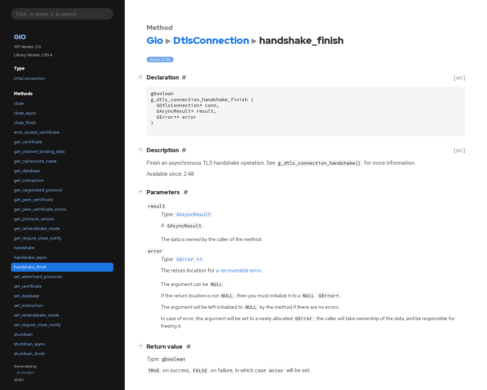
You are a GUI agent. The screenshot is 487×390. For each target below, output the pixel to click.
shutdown (23, 334)
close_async (25, 113)
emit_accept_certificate (37, 132)
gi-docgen (25, 372)
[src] (459, 77)
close (19, 103)
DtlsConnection (29, 78)
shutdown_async (29, 344)
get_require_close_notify (37, 238)
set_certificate (28, 286)
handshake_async (30, 257)
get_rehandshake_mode (37, 228)
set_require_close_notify (37, 325)
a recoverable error (238, 270)
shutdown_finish (29, 353)
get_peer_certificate (33, 199)
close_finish (25, 122)
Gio (20, 36)
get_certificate (28, 142)
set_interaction (28, 305)
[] (142, 76)
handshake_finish (30, 267)
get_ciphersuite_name (35, 161)
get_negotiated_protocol (38, 190)
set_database (26, 296)
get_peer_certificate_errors (40, 209)
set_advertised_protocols (38, 276)
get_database (27, 171)
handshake (24, 248)
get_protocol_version (34, 219)
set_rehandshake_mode (36, 315)
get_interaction (29, 180)
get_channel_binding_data (39, 151)
